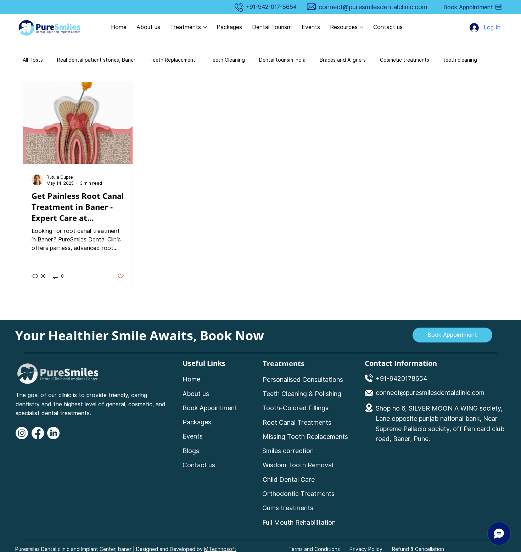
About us (196, 393)
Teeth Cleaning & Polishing (302, 393)
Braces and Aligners (343, 60)
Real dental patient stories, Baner (96, 60)
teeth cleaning (460, 60)
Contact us (199, 465)
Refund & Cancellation (418, 549)
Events (193, 436)
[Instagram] (22, 433)
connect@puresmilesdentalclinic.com (373, 7)
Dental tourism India (282, 60)
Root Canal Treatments (297, 422)
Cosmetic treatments (404, 60)
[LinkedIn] (53, 433)
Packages (197, 422)
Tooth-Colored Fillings (295, 408)
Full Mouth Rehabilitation (299, 522)
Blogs (191, 451)
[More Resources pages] (361, 27)
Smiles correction (288, 451)
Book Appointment (210, 408)
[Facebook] (38, 433)
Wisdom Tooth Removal (298, 465)
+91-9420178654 (401, 378)
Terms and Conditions (314, 549)
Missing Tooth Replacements (305, 436)
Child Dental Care (289, 479)
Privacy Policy (365, 549)
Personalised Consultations (303, 379)
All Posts (33, 60)
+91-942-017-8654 (271, 7)
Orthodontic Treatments (298, 493)
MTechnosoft (220, 549)
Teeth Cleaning (227, 60)
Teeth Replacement (172, 60)
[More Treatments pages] (205, 27)
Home (191, 379)
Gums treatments (287, 508)
